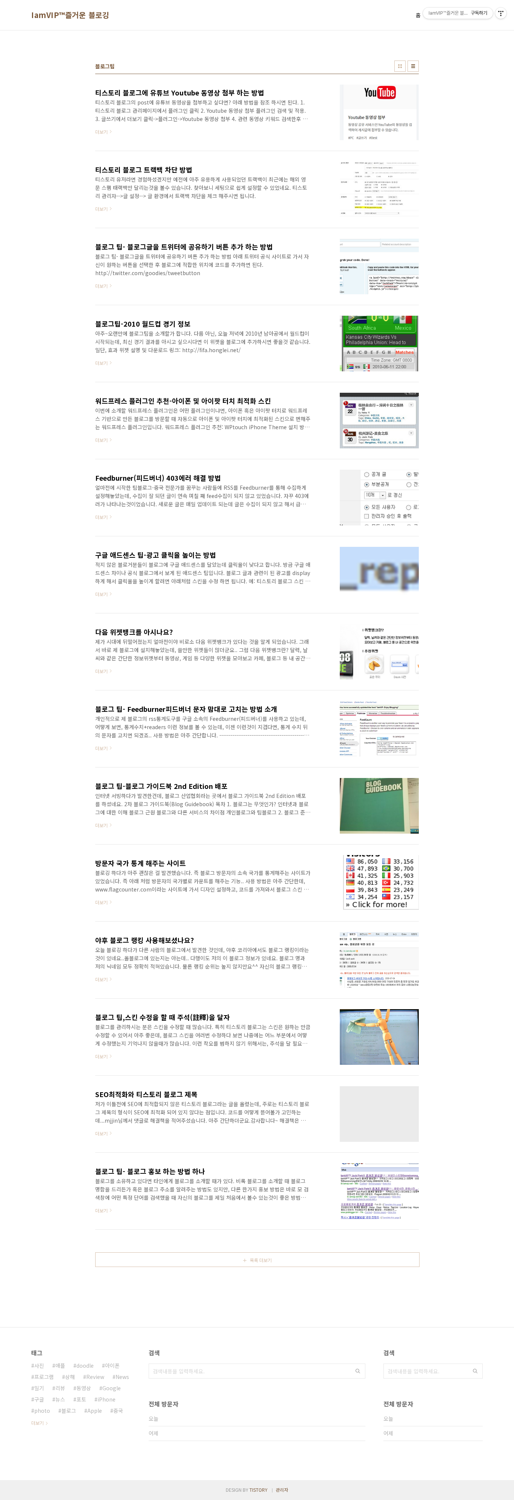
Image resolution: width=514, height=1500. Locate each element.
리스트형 (413, 66)
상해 (70, 1376)
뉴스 (60, 1399)
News (122, 1376)
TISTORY (258, 1489)
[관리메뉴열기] (500, 13)
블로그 (68, 1410)
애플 (60, 1365)
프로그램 (44, 1376)
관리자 (282, 1489)
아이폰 (112, 1365)
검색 (358, 1371)
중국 (118, 1410)
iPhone (106, 1399)
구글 (39, 1399)
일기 (39, 1388)
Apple (94, 1410)
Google (111, 1388)
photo (42, 1410)
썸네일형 (400, 66)
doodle (85, 1365)
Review (95, 1376)
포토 (81, 1399)
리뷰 (60, 1388)
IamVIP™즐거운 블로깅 (70, 15)
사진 (39, 1365)
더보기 (37, 1423)
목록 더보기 (261, 1260)
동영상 (83, 1388)
